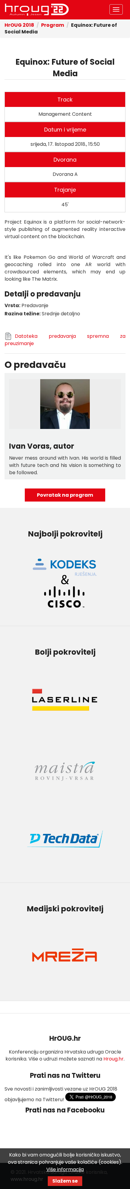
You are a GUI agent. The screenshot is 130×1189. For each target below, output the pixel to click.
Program (52, 25)
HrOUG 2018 (19, 25)
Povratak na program (65, 495)
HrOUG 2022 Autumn (37, 9)
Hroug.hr (113, 1058)
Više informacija (65, 1169)
